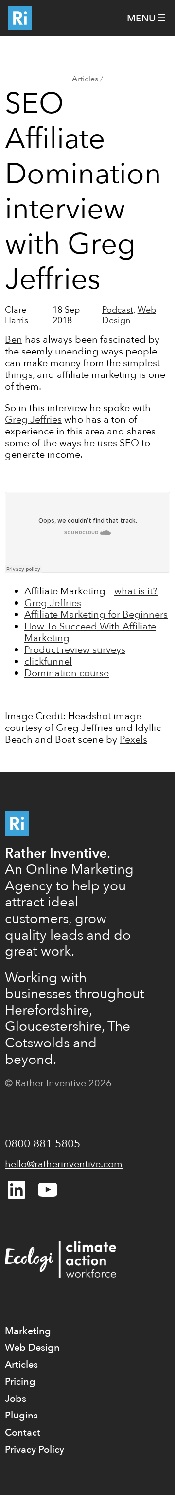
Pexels (133, 739)
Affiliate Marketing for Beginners (96, 614)
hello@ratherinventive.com (63, 1164)
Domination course (66, 673)
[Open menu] (147, 18)
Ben (13, 339)
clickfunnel (48, 661)
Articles (85, 79)
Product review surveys (74, 649)
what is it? (136, 591)
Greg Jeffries (33, 419)
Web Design (129, 315)
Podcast (117, 310)
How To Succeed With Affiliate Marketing (90, 632)
